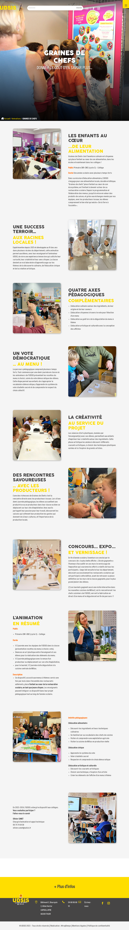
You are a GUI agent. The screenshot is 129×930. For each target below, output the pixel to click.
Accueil (7, 119)
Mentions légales (79, 926)
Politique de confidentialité (99, 926)
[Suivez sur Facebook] (94, 9)
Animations (16, 119)
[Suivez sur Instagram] (99, 9)
